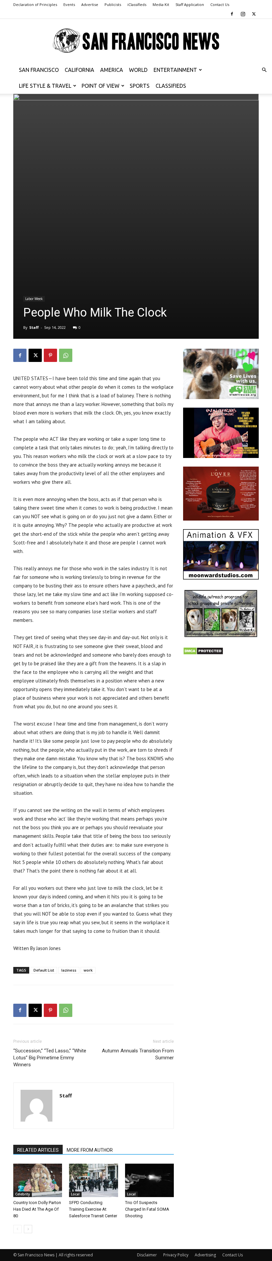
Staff (34, 327)
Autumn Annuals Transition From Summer (138, 1054)
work (88, 970)
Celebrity (22, 1194)
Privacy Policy (175, 1255)
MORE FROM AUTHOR (90, 1150)
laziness (68, 970)
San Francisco (39, 70)
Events (69, 4)
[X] (254, 14)
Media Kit (161, 4)
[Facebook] (232, 14)
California (79, 70)
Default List (44, 970)
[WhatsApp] (65, 355)
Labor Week (34, 298)
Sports (140, 86)
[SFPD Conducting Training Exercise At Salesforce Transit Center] (93, 1180)
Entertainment (175, 70)
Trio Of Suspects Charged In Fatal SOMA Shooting (147, 1209)
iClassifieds (136, 4)
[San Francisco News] (136, 41)
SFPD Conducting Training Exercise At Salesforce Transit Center (93, 1209)
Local (75, 1194)
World (138, 70)
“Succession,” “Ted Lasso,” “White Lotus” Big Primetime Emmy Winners (49, 1058)
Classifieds (171, 86)
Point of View (100, 86)
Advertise (89, 4)
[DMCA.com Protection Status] (203, 653)
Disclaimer (147, 1255)
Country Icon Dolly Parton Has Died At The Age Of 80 (37, 1209)
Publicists (112, 4)
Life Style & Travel (45, 86)
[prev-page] (17, 1229)
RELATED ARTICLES (38, 1150)
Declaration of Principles (35, 4)
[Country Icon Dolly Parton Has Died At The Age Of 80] (37, 1180)
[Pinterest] (50, 355)
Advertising (205, 1255)
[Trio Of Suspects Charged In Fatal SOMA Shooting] (149, 1180)
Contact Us (219, 4)
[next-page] (28, 1229)
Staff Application (189, 4)
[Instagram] (243, 14)
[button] (264, 70)
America (111, 70)
